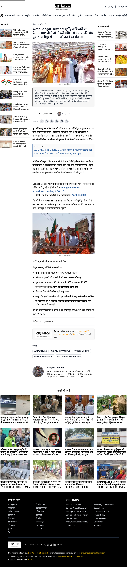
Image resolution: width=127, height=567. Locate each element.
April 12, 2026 (79, 194)
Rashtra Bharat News (60, 351)
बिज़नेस (75, 334)
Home (34, 24)
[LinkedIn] (119, 6)
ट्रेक (9, 532)
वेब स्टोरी (122, 15)
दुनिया (10, 529)
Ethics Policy (99, 508)
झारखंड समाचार (41, 508)
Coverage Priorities (101, 518)
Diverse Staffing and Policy (77, 515)
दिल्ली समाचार (41, 504)
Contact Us (70, 525)
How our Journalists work (104, 504)
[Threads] (115, 6)
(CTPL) (30, 560)
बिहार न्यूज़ (11, 508)
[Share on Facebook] (47, 121)
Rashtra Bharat (61, 331)
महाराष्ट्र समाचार (13, 504)
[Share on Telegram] (57, 121)
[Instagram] (112, 7)
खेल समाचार (40, 525)
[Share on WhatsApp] (52, 121)
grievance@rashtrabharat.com (93, 553)
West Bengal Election (43, 356)
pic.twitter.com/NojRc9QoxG (48, 191)
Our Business (71, 518)
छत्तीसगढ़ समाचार (14, 511)
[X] (109, 7)
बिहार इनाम (12, 518)
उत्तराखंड (39, 515)
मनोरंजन (62, 334)
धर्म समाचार (12, 525)
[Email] (126, 6)
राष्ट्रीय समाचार (12, 522)
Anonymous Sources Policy (77, 522)
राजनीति (86, 331)
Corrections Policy (101, 511)
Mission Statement (73, 504)
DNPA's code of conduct (38, 553)
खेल (80, 331)
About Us (97, 525)
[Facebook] (105, 6)
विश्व (56, 334)
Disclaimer (98, 522)
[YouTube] (122, 6)
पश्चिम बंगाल (40, 511)
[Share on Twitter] (42, 121)
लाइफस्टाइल (40, 522)
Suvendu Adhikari (82, 351)
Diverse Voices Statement (76, 508)
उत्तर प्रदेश (11, 515)
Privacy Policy (99, 515)
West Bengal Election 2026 (69, 356)
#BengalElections (70, 187)
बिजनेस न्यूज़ (40, 518)
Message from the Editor (76, 511)
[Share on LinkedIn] (62, 121)
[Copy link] (67, 121)
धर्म (67, 334)
